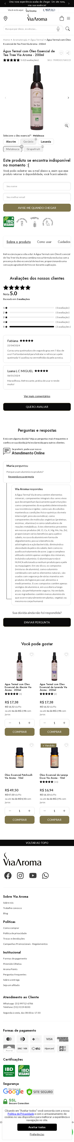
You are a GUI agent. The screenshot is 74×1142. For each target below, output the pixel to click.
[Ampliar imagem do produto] (66, 125)
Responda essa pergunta (21, 476)
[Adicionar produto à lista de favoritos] (61, 53)
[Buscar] (67, 29)
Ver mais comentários (37, 396)
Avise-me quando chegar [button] (37, 207)
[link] (8, 902)
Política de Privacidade (21, 1113)
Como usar (44, 242)
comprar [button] (20, 731)
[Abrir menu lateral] (69, 18)
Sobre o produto (19, 242)
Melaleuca (12, 149)
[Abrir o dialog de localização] (5, 18)
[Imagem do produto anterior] (5, 98)
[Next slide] (68, 3)
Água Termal (37, 39)
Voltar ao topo (37, 842)
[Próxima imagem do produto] (68, 98)
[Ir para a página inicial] (37, 18)
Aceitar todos (37, 1127)
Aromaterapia (20, 39)
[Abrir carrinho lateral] (61, 18)
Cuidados (64, 242)
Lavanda (46, 141)
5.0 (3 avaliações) (30, 60)
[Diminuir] (10, 723)
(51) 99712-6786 (24, 1003)
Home (6, 39)
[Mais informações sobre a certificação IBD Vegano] (8, 221)
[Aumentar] (29, 723)
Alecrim (11, 141)
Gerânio (28, 141)
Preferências (37, 1134)
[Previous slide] (5, 3)
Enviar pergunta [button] (37, 622)
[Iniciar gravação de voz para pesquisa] (58, 29)
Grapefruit (33, 149)
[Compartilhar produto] (68, 53)
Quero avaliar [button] (37, 406)
